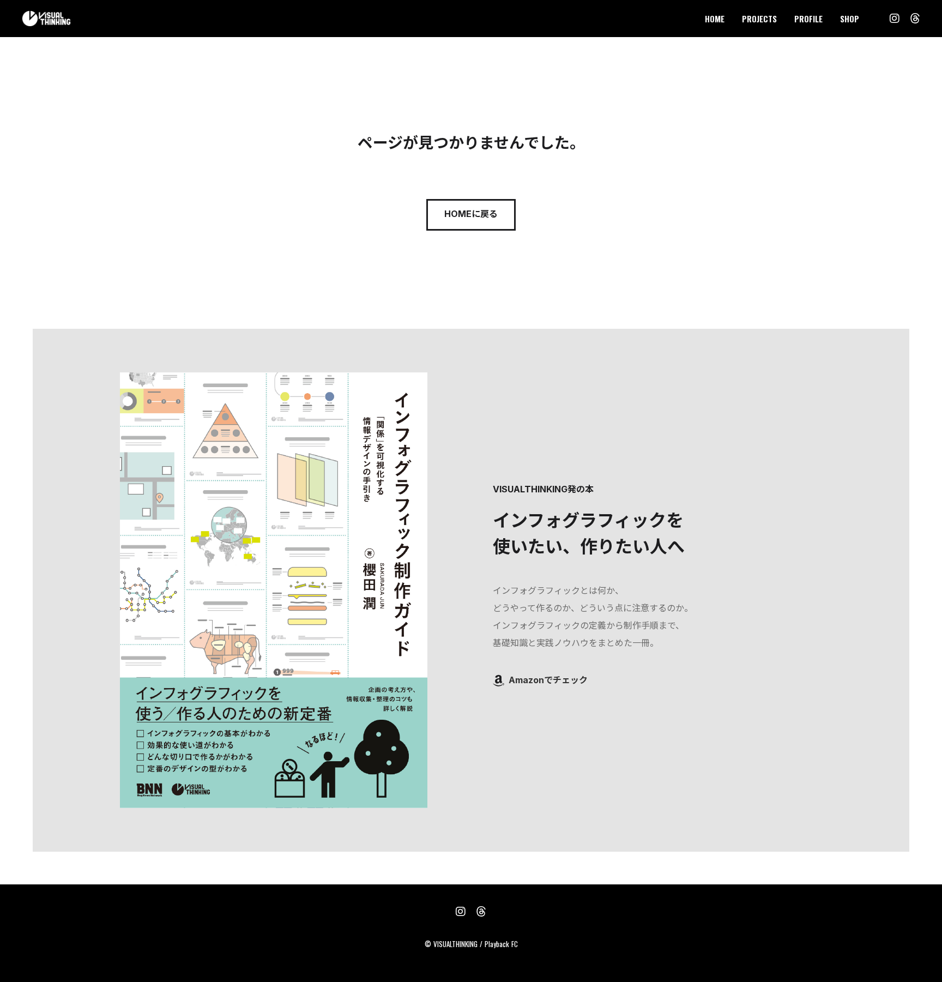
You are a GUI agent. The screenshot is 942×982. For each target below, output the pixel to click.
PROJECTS (759, 19)
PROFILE (808, 19)
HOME (714, 19)
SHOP (849, 19)
